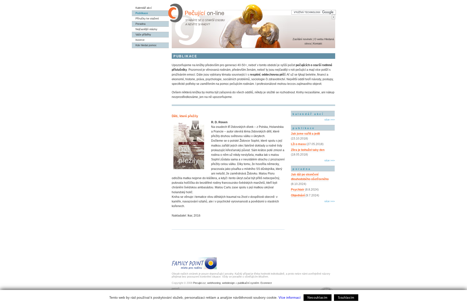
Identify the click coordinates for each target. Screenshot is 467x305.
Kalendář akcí (143, 7)
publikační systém (248, 282)
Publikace (141, 13)
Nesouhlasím (317, 297)
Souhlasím (346, 297)
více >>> (329, 119)
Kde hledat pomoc (146, 45)
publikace (304, 128)
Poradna (140, 23)
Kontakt (317, 43)
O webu (318, 39)
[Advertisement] (313, 225)
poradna (302, 168)
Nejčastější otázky (146, 29)
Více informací (289, 297)
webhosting (214, 282)
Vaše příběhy (143, 34)
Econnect (266, 282)
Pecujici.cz (199, 282)
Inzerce (139, 39)
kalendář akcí (308, 114)
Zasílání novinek (302, 39)
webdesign (228, 282)
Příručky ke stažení (147, 18)
